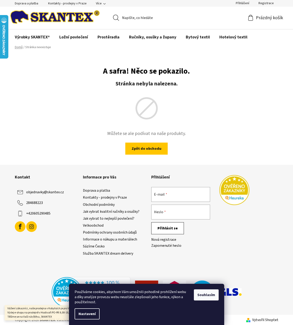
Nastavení (87, 313)
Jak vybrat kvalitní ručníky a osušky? (111, 211)
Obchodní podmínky (99, 204)
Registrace (266, 3)
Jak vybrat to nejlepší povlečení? (108, 218)
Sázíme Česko (94, 246)
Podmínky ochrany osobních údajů (110, 232)
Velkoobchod (93, 225)
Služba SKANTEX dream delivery (108, 253)
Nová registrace (163, 239)
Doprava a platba (26, 3)
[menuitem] (32, 37)
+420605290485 (38, 213)
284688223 (34, 202)
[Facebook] (20, 226)
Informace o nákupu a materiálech (110, 239)
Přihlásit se (168, 228)
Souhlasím (206, 294)
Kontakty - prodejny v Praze (67, 3)
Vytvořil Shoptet (265, 319)
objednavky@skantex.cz (45, 192)
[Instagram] (31, 226)
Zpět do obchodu (146, 148)
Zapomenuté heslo (166, 245)
